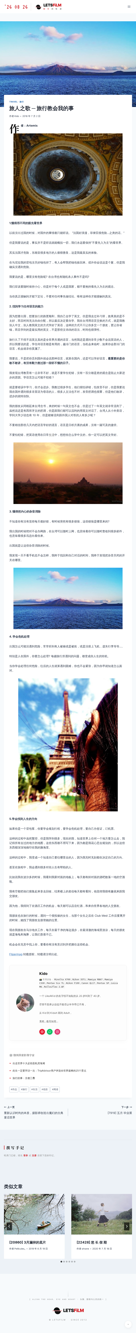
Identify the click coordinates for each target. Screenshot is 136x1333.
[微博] (42, 1032)
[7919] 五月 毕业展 (120, 1110)
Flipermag (15, 954)
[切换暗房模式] (128, 1324)
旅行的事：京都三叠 (24, 1078)
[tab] (61, 1261)
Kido (16, 116)
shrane (85, 1248)
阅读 (55, 1089)
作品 (14, 1089)
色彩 (45, 1089)
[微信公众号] (50, 1032)
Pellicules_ (19, 1248)
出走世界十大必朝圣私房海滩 (29, 1063)
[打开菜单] (129, 6)
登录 (25, 1155)
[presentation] (34, 1214)
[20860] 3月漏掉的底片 (27, 1242)
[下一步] (126, 1226)
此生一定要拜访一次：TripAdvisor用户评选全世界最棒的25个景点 (49, 1070)
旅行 (37, 316)
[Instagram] (57, 1032)
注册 (34, 1155)
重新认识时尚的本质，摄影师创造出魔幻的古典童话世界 (33, 1112)
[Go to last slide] (9, 1226)
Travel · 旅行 (16, 101)
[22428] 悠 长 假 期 (92, 1242)
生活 (51, 434)
